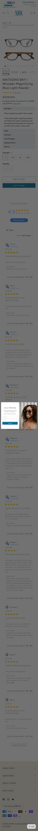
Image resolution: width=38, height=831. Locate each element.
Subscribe (10, 423)
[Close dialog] (36, 403)
